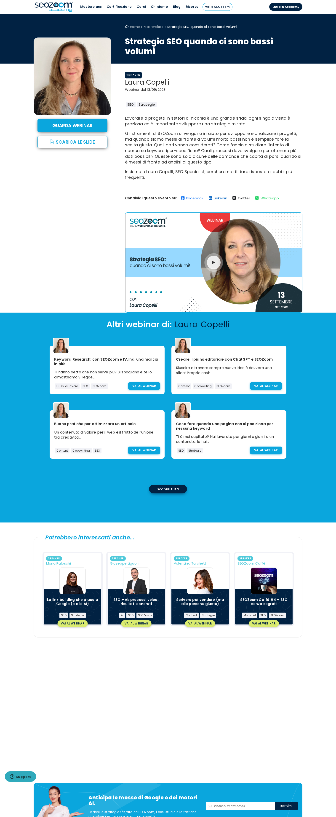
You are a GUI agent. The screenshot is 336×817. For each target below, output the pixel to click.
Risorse (192, 6)
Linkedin (220, 198)
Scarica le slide (75, 142)
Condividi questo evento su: (151, 198)
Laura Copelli (147, 82)
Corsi (141, 6)
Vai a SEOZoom (217, 7)
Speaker (133, 75)
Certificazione (119, 6)
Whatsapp (270, 198)
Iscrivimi (286, 806)
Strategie (147, 104)
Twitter (244, 198)
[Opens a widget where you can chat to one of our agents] (20, 777)
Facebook (194, 198)
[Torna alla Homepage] (54, 11)
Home (135, 26)
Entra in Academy (285, 7)
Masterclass (91, 6)
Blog (177, 6)
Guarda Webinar (72, 125)
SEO (130, 104)
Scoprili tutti (168, 489)
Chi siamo (159, 6)
